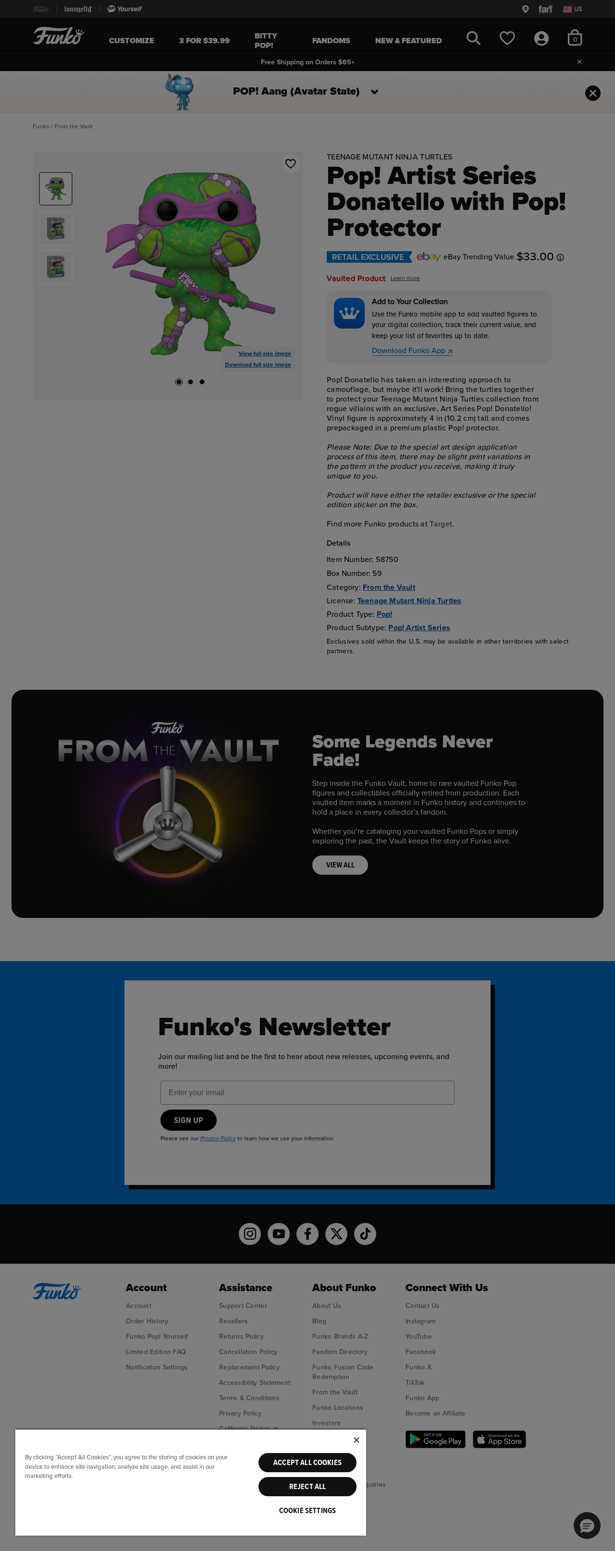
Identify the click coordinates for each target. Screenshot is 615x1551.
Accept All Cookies (307, 1462)
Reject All (307, 1486)
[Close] (356, 1440)
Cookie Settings (307, 1510)
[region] (190, 1482)
